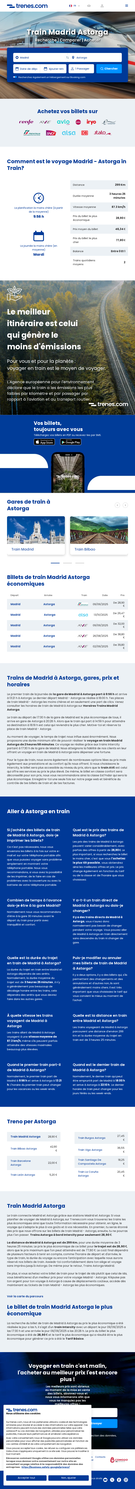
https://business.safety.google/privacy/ (46, 1467)
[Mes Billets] (90, 6)
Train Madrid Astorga (25, 1136)
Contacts (100, 1456)
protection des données (101, 1435)
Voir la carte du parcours (25, 1296)
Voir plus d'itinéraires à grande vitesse (85, 505)
